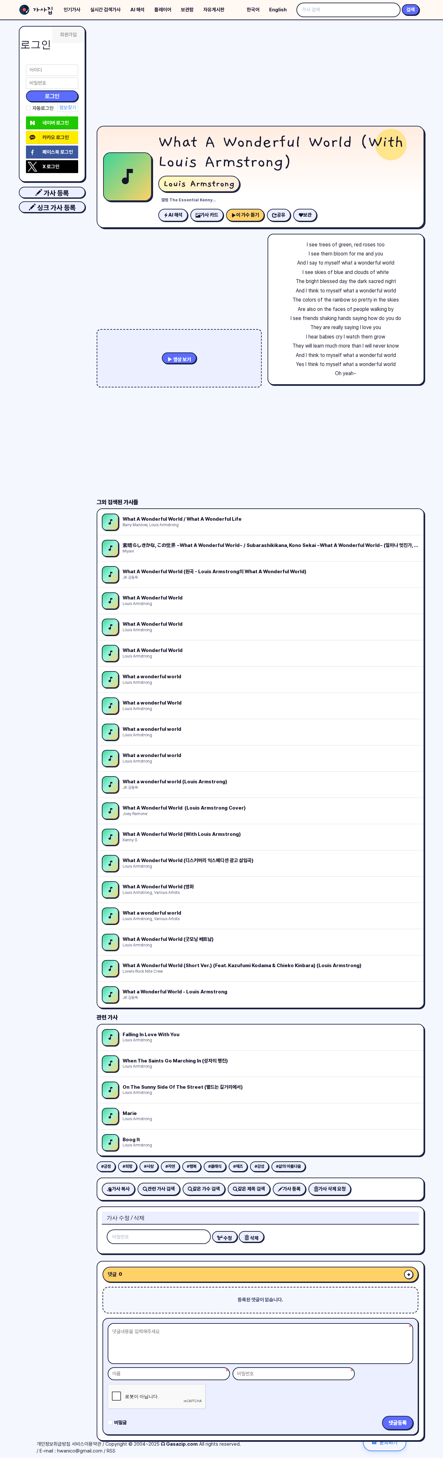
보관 (307, 215)
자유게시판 (213, 10)
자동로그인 (43, 108)
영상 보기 (181, 359)
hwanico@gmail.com (79, 1451)
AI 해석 (137, 10)
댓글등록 (398, 1423)
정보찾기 (67, 108)
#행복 (192, 1166)
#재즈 (238, 1166)
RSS (111, 1451)
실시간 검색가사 (105, 10)
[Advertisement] (260, 74)
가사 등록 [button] (55, 193)
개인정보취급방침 (53, 1444)
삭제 (253, 1238)
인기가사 (72, 10)
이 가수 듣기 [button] (247, 215)
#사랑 (149, 1166)
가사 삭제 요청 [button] (332, 1189)
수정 (227, 1238)
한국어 (253, 10)
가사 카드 (209, 215)
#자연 (170, 1166)
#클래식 (215, 1166)
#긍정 (106, 1166)
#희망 (127, 1166)
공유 (281, 215)
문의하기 (388, 1442)
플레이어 (162, 10)
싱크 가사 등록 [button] (56, 208)
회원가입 (68, 35)
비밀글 (120, 1423)
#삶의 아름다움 (288, 1166)
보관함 (187, 10)
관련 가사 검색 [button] (161, 1189)
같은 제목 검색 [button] (251, 1189)
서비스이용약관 (86, 1444)
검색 (410, 10)
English (278, 10)
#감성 (259, 1166)
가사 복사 (121, 1189)
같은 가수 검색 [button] (206, 1189)
